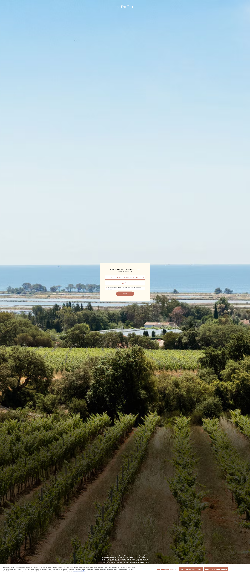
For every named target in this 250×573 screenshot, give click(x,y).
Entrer (125, 294)
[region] (125, 568)
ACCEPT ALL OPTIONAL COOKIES (216, 569)
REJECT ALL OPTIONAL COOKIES (190, 569)
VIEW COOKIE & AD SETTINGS (166, 569)
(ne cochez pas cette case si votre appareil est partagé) (125, 288)
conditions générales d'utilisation (111, 561)
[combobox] (125, 278)
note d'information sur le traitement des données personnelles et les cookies (124, 561)
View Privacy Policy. (79, 571)
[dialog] (125, 286)
